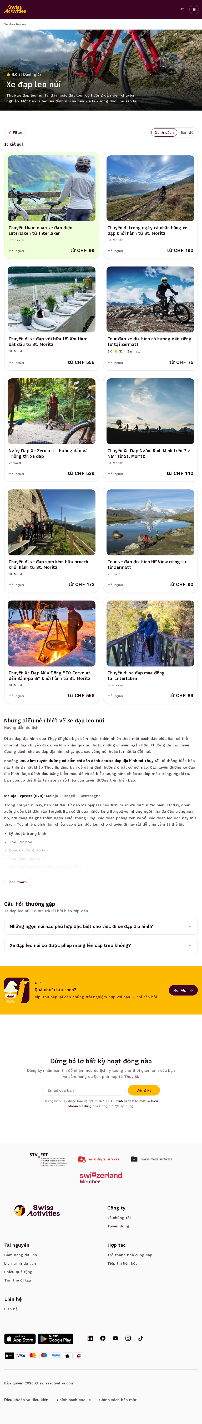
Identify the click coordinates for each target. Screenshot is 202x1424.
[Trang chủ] (15, 9)
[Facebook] (103, 1339)
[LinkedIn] (90, 1339)
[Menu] (194, 9)
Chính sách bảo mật (129, 1101)
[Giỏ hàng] (182, 9)
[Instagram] (128, 1339)
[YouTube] (115, 1339)
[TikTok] (141, 1339)
